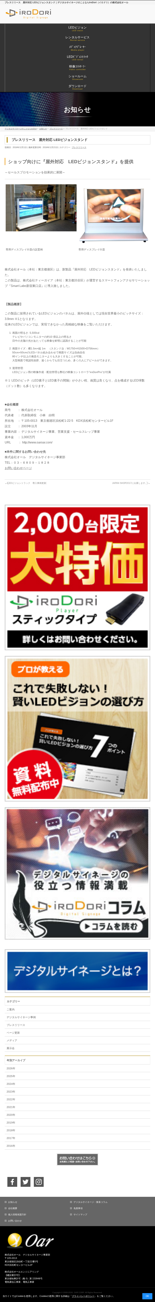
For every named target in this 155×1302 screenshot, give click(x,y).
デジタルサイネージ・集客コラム (91, 1202)
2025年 (11, 1076)
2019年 (11, 1122)
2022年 (11, 1099)
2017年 (11, 1138)
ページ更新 (13, 1032)
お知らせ (12, 1202)
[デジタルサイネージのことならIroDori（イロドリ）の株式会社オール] (36, 16)
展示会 (11, 1048)
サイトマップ (80, 1214)
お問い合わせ (15, 1220)
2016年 (11, 1145)
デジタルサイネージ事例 (21, 1017)
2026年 (11, 1068)
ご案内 (11, 1009)
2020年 (11, 1114)
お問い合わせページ (18, 468)
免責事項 (78, 1208)
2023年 (11, 1091)
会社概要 (12, 1208)
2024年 (11, 1083)
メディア (12, 1040)
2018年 (11, 1130)
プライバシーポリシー (83, 1296)
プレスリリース (79, 147)
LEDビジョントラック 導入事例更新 (25, 483)
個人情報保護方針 (17, 1214)
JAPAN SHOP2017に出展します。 (131, 483)
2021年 (11, 1107)
